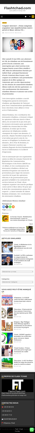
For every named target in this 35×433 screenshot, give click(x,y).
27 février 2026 (18, 250)
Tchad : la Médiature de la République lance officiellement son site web (23, 246)
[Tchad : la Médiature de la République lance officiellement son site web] (7, 247)
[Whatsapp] (10, 206)
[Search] (30, 16)
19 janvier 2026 (18, 264)
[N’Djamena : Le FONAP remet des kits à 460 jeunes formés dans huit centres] (7, 300)
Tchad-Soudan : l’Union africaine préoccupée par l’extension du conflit (22, 350)
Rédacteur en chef (9, 32)
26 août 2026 (18, 303)
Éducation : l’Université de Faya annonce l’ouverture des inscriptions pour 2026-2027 (23, 312)
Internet (4, 22)
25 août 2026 (18, 366)
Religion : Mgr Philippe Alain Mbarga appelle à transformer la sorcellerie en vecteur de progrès (23, 324)
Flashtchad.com (17, 8)
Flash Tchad (19, 429)
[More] (13, 206)
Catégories (5, 279)
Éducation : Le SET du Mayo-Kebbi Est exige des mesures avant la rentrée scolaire (23, 362)
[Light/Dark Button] (26, 16)
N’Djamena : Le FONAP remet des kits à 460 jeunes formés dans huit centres (23, 299)
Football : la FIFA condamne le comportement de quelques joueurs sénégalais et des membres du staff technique (23, 258)
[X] (6, 206)
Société (9, 209)
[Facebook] (3, 206)
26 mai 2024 (18, 32)
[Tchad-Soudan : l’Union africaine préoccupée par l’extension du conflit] (7, 350)
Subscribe (33, 16)
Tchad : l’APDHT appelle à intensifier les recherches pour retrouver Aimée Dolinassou (22, 337)
